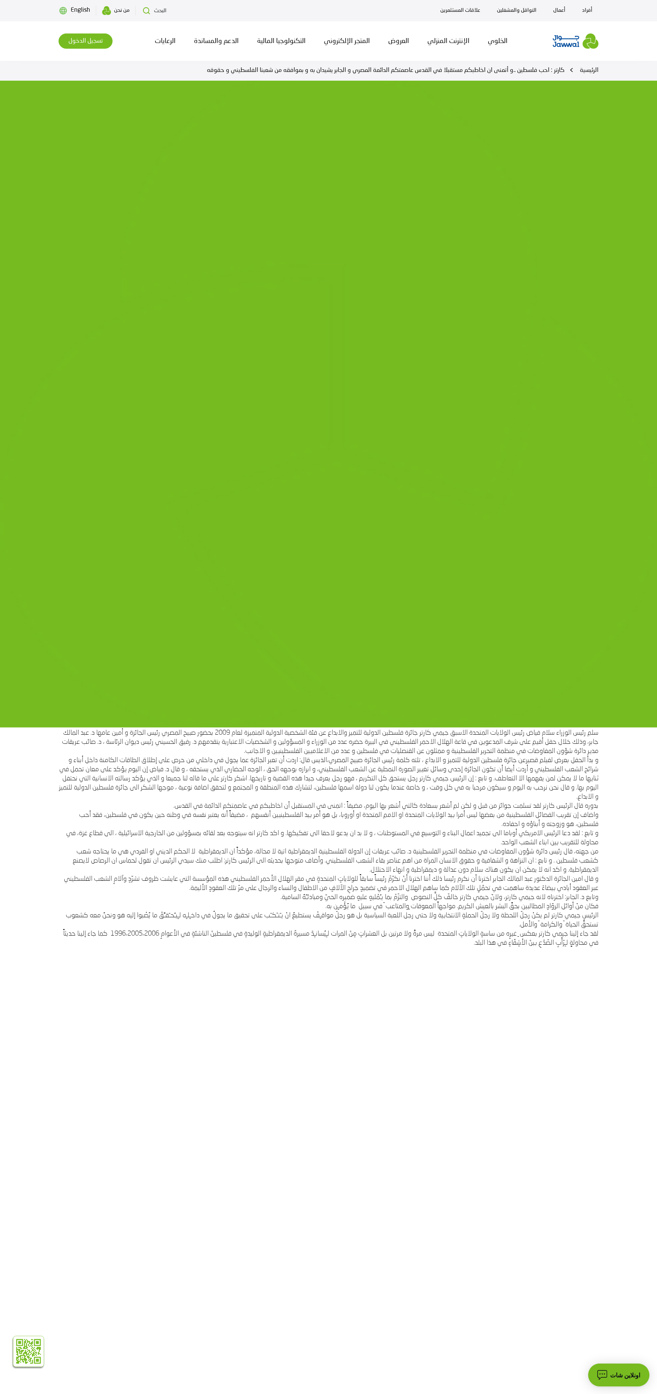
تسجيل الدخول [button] (85, 41)
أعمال (559, 10)
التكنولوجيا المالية (281, 41)
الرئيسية (589, 70)
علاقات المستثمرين (460, 10)
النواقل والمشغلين (516, 10)
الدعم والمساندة (216, 41)
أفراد (587, 10)
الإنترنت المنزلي (448, 41)
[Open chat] (618, 1375)
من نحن (122, 10)
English (80, 10)
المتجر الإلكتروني (347, 41)
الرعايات (165, 41)
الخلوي (498, 41)
